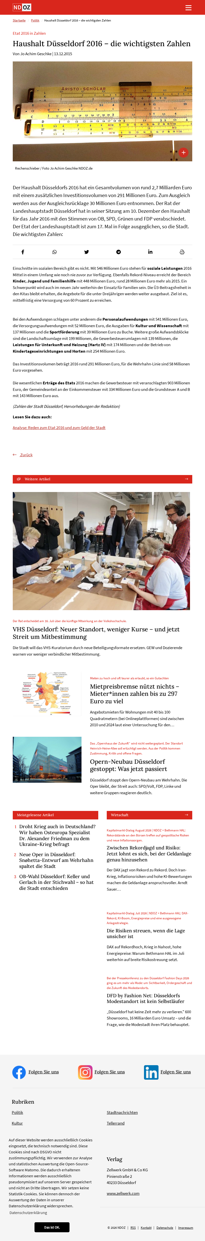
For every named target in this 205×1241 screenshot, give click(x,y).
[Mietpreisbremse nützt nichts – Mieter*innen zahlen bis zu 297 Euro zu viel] (47, 694)
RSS (133, 1228)
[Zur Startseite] (22, 7)
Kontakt (146, 1228)
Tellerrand (115, 1123)
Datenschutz (164, 1228)
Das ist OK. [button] (52, 1227)
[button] (22, 251)
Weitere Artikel (37, 479)
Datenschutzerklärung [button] (28, 1212)
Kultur (17, 1123)
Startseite (19, 20)
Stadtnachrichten (122, 1112)
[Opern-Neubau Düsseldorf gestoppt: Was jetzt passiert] (47, 760)
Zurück (26, 455)
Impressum (185, 1228)
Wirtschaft (119, 815)
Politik (35, 20)
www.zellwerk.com (123, 1193)
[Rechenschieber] (102, 111)
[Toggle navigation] (189, 7)
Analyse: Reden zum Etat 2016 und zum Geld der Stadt (59, 427)
